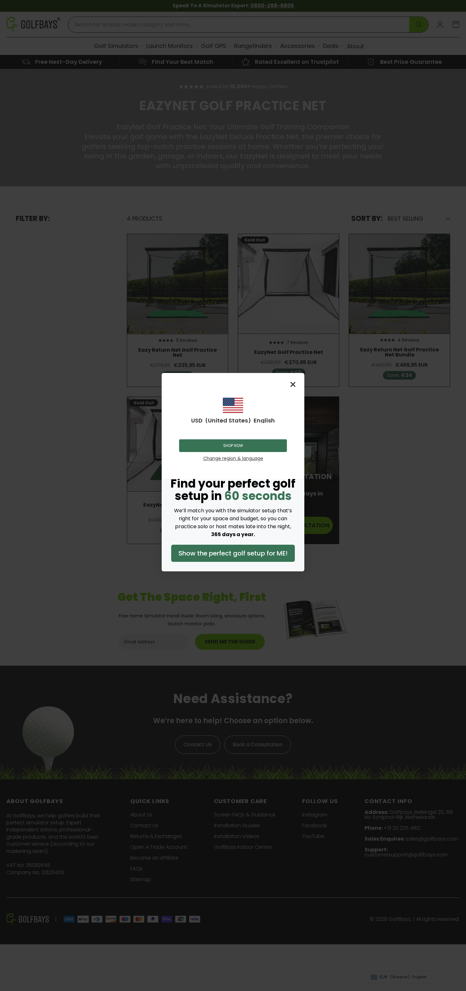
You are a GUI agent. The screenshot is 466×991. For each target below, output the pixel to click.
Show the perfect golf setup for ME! (233, 553)
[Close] (293, 384)
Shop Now (233, 445)
